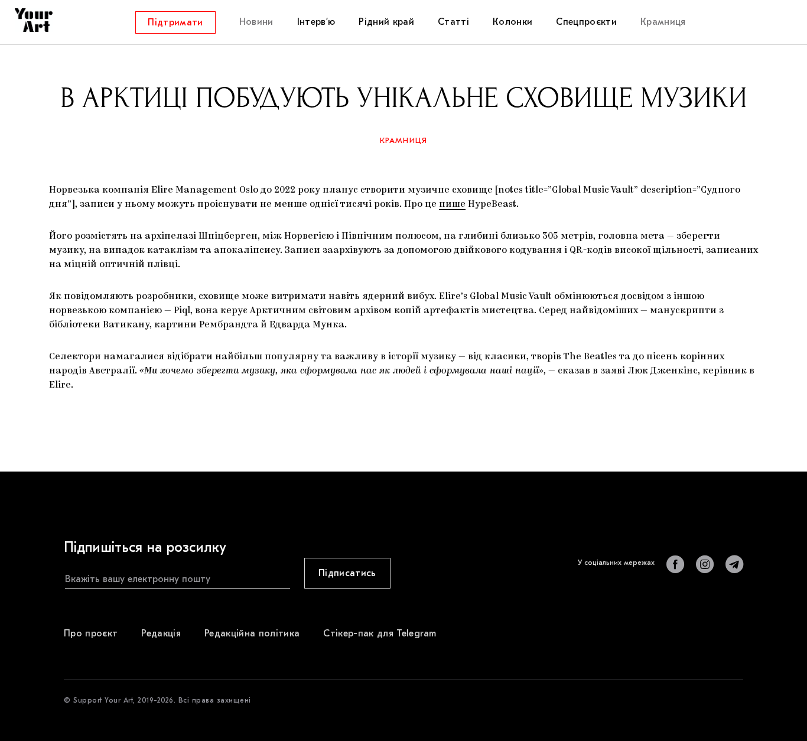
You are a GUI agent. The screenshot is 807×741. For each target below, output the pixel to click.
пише (452, 204)
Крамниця (404, 140)
